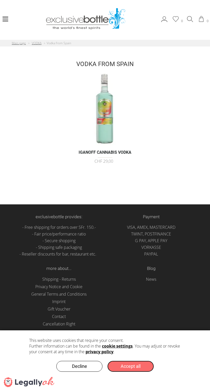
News (151, 279)
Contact (59, 316)
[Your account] (164, 21)
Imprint (59, 301)
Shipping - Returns (59, 279)
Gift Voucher (59, 309)
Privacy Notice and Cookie (58, 286)
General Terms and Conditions (59, 294)
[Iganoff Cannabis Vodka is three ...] (105, 144)
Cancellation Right (59, 324)
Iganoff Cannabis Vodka (105, 152)
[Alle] (190, 21)
